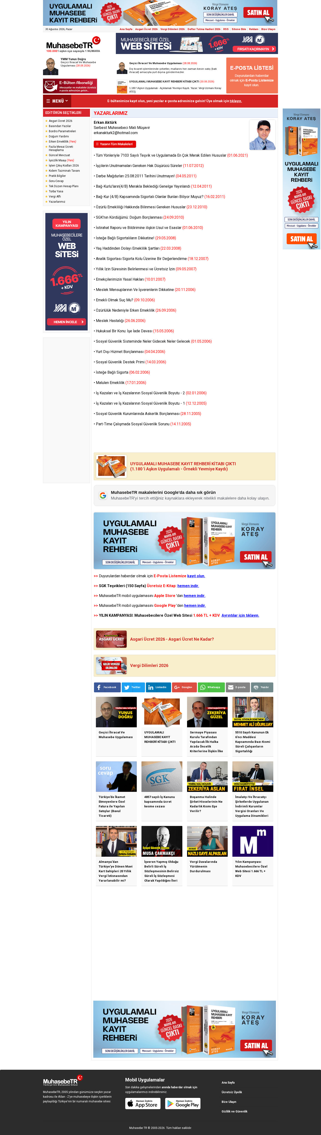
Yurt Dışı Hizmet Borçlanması (130, 351)
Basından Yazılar (60, 126)
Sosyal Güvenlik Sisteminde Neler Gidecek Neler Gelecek (154, 341)
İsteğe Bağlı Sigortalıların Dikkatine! (136, 238)
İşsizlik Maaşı (61, 160)
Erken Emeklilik (62, 141)
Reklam (253, 29)
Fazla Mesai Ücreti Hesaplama (61, 148)
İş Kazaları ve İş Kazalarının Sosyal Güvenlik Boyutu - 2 (151, 393)
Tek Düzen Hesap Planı (63, 186)
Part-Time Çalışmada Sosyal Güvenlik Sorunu (143, 424)
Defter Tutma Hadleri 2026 (204, 29)
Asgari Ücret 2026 (146, 29)
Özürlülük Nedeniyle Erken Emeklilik (136, 310)
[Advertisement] (66, 410)
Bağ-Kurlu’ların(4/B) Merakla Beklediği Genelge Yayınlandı (154, 186)
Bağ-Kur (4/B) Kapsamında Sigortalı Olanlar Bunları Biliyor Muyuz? (160, 196)
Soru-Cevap (56, 181)
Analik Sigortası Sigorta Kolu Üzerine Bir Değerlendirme (152, 258)
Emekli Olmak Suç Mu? (125, 300)
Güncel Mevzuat (59, 155)
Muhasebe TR (138, 1128)
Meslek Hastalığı (120, 320)
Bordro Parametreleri (62, 131)
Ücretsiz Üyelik (232, 1092)
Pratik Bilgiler (57, 176)
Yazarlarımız (57, 201)
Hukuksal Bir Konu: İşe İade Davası (135, 331)
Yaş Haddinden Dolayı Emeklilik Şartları (138, 248)
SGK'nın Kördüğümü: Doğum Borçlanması (140, 217)
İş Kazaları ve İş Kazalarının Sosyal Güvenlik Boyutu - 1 (151, 403)
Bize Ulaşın (268, 29)
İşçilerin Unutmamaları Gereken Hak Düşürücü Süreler (150, 165)
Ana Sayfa (126, 29)
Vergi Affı (55, 196)
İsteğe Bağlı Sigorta (123, 372)
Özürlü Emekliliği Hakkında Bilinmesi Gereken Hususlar (151, 207)
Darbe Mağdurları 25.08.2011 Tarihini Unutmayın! (146, 176)
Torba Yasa (56, 191)
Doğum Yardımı (59, 136)
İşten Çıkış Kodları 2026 (64, 165)
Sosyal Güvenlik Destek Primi (131, 362)
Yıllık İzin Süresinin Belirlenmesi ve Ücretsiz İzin (146, 269)
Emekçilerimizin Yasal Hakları (130, 279)
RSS (226, 29)
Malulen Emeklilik (121, 382)
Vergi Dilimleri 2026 (172, 29)
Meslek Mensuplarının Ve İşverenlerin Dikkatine (146, 289)
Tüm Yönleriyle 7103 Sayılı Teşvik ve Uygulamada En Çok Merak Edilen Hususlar (172, 155)
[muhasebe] (74, 52)
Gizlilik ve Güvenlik (234, 1111)
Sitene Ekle (239, 29)
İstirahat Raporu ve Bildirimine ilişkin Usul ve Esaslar (149, 227)
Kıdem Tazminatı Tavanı (64, 170)
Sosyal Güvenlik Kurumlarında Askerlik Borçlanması (148, 413)
